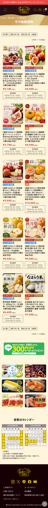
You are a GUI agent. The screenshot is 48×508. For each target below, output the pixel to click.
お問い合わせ (8, 491)
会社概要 (27, 491)
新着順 (34, 34)
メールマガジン (30, 487)
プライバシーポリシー (11, 499)
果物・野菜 (11, 18)
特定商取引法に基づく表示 (34, 495)
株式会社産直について (11, 495)
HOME (3, 18)
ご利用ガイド (8, 487)
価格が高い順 (25, 34)
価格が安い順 (15, 34)
